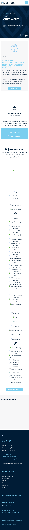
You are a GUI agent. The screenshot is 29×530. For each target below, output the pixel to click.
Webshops (5, 478)
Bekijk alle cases (13, 389)
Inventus (5, 13)
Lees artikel (14, 88)
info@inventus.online (10, 457)
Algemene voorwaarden (8, 520)
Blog (3, 487)
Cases (4, 481)
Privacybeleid (19, 520)
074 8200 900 (7, 454)
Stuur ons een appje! (10, 459)
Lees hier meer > (19, 463)
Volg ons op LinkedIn (8, 510)
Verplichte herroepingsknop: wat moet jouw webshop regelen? (13, 63)
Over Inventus (6, 483)
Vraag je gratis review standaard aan (13, 512)
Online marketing (7, 476)
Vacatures (5, 485)
